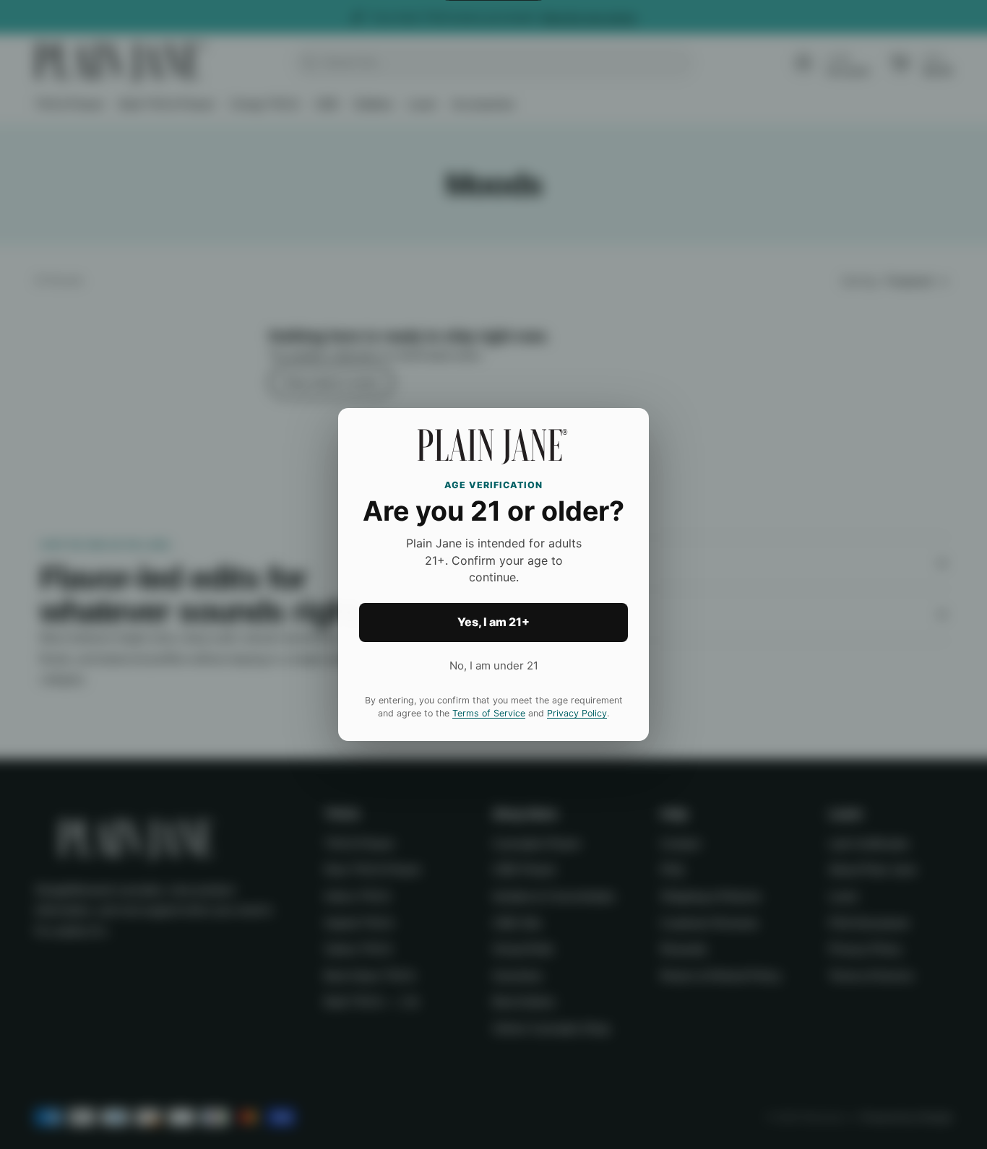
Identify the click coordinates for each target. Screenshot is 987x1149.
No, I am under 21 (493, 665)
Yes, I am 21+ (493, 622)
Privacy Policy (577, 713)
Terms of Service (488, 713)
